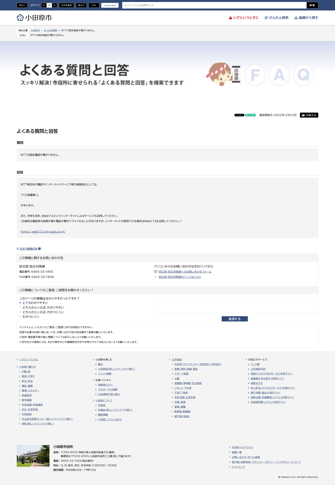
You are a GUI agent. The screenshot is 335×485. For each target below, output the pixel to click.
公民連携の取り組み (109, 394)
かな (92, 5)
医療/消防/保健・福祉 (186, 369)
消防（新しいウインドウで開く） (38, 424)
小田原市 (34, 17)
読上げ (81, 5)
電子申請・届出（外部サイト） (265, 393)
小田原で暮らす (27, 367)
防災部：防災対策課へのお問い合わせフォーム (185, 271)
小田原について (104, 400)
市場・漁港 (180, 402)
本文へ (22, 5)
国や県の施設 (181, 416)
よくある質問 (50, 30)
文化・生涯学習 (30, 409)
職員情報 (103, 415)
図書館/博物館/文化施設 (188, 383)
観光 (100, 364)
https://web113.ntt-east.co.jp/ (43, 231)
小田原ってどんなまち (110, 419)
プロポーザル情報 (107, 389)
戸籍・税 (26, 371)
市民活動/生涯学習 (185, 397)
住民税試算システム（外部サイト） (268, 402)
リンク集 (255, 364)
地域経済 (27, 395)
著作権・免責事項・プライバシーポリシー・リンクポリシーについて (266, 462)
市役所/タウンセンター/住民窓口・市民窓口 (197, 364)
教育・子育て (28, 376)
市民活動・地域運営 (32, 405)
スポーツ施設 (181, 374)
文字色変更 (66, 5)
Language (110, 5)
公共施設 (177, 359)
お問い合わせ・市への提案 (246, 457)
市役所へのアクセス (242, 447)
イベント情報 (104, 374)
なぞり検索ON (28, 248)
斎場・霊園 (180, 407)
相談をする (257, 383)
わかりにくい (31, 316)
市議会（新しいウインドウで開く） (115, 410)
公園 (176, 378)
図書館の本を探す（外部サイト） (267, 378)
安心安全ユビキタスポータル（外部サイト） (273, 388)
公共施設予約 (258, 369)
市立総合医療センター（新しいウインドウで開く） (47, 419)
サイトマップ (238, 467)
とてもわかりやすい (35, 302)
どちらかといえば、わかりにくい (43, 312)
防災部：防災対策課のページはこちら (180, 276)
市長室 (101, 405)
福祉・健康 (27, 386)
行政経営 (27, 414)
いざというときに (28, 359)
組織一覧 (237, 452)
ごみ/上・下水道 (182, 388)
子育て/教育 (181, 393)
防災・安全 (27, 381)
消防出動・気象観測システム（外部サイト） (272, 397)
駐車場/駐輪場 (182, 411)
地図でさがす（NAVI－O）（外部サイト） (271, 374)
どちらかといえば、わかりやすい (43, 307)
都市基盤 (27, 400)
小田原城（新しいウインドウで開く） (116, 369)
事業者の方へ (105, 385)
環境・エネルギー (31, 390)
